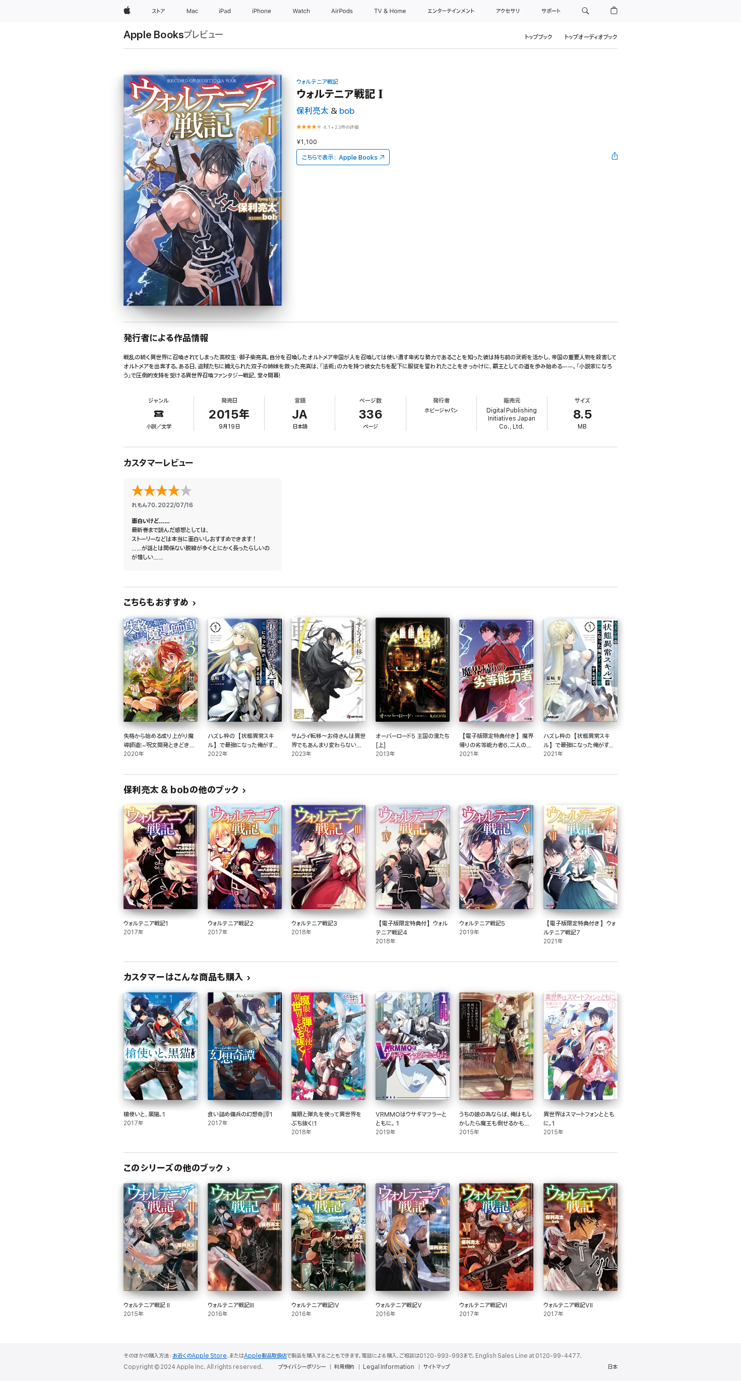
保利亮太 (312, 111)
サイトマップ (436, 1366)
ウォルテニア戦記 (317, 82)
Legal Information (388, 1366)
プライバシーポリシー (302, 1366)
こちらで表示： (340, 157)
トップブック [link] (538, 37)
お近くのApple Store (199, 1355)
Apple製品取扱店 (265, 1355)
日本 (612, 1366)
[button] (585, 11)
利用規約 (344, 1366)
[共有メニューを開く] (615, 157)
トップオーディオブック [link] (591, 37)
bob (346, 111)
